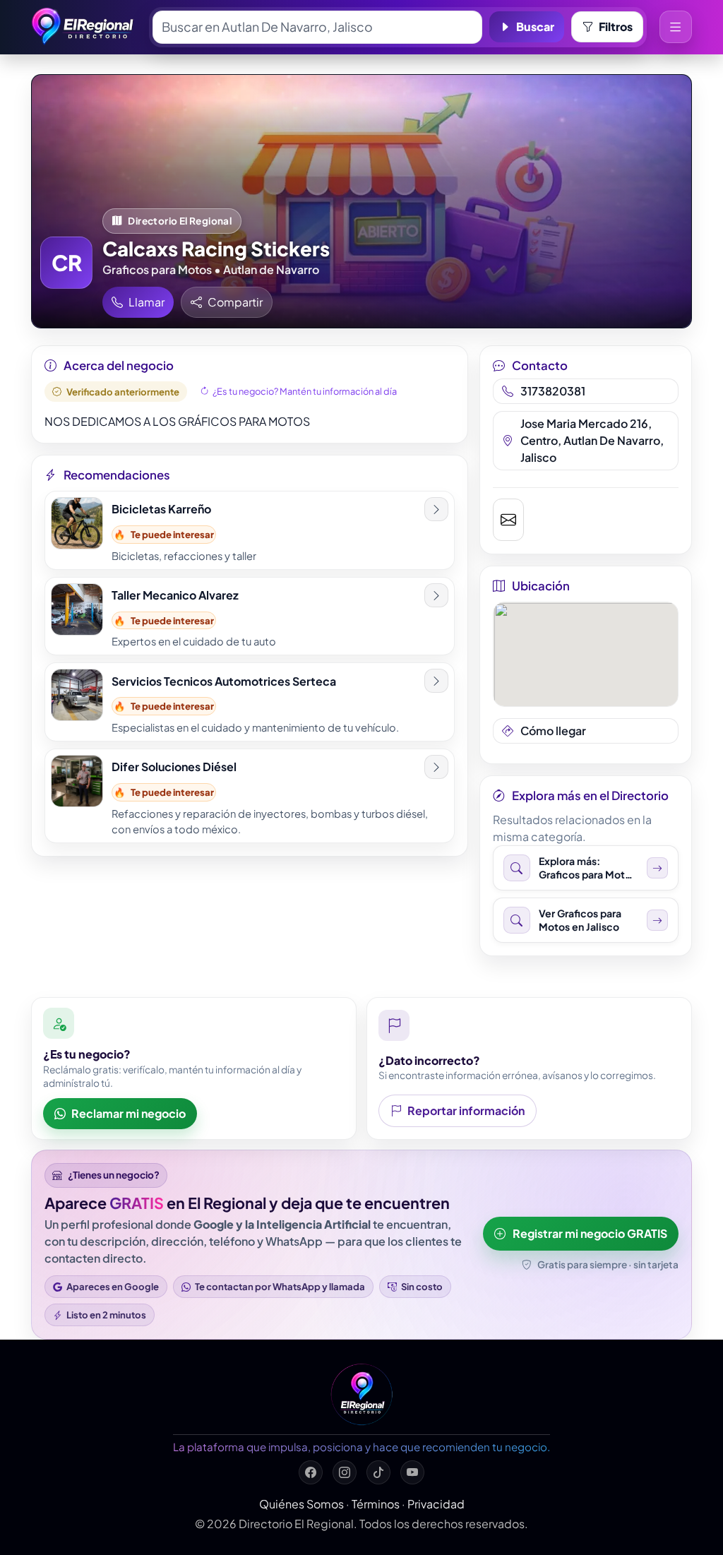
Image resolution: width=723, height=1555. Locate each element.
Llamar (147, 301)
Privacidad (436, 1503)
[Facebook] (311, 1472)
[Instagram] (345, 1472)
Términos (376, 1503)
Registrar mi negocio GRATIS (590, 1233)
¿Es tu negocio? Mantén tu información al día (305, 391)
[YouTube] (412, 1472)
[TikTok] (378, 1472)
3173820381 (552, 390)
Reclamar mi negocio (128, 1113)
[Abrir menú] (675, 27)
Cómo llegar (553, 730)
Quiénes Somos (301, 1503)
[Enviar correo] (509, 520)
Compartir (235, 301)
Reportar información (466, 1110)
